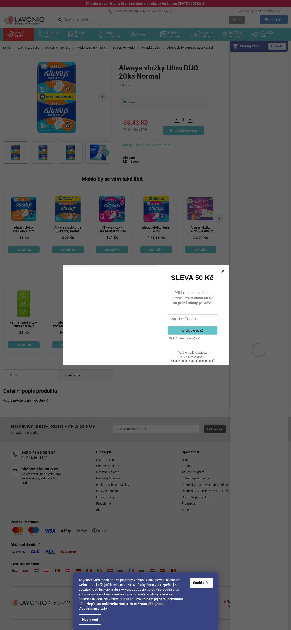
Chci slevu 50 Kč (192, 330)
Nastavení (90, 619)
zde (104, 608)
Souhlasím (201, 583)
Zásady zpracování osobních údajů (192, 360)
